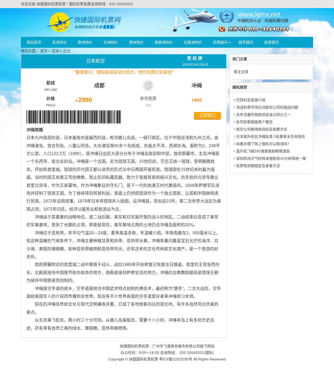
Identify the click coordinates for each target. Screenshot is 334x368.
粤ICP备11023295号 (175, 359)
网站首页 (34, 42)
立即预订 (207, 115)
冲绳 (197, 85)
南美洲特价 (163, 42)
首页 (43, 51)
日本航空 (95, 61)
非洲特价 (110, 42)
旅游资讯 (271, 42)
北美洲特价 (193, 42)
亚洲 (55, 51)
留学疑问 (245, 42)
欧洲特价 (85, 42)
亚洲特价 (59, 42)
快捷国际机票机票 (143, 359)
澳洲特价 (136, 42)
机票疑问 (220, 42)
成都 (99, 85)
